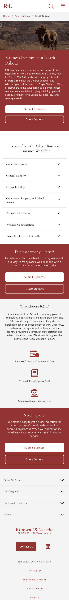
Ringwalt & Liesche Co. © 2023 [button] (34, 561)
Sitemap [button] (34, 597)
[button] (45, 547)
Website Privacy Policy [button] (34, 579)
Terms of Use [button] (34, 570)
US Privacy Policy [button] (34, 588)
